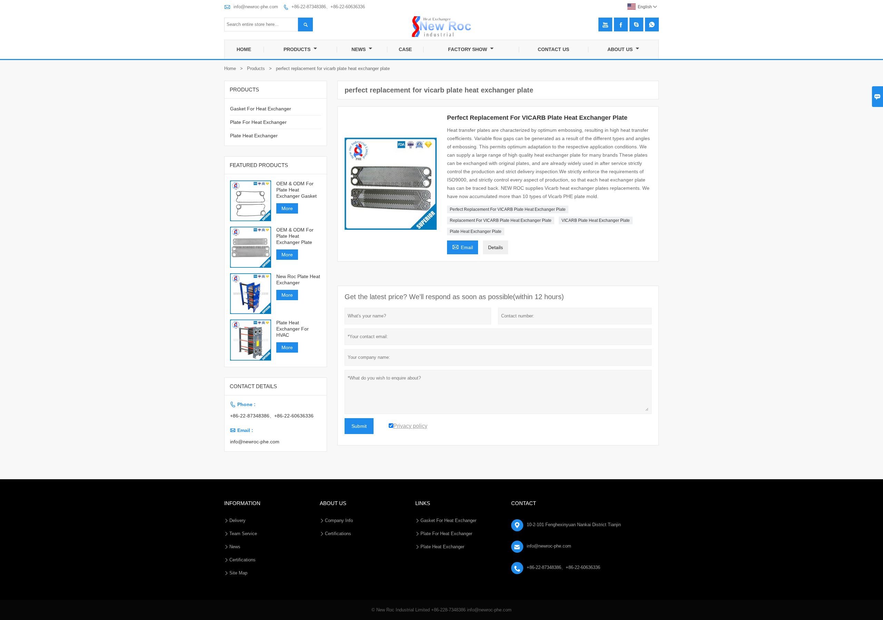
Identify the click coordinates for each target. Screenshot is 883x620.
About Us (620, 49)
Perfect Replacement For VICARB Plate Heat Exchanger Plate (508, 209)
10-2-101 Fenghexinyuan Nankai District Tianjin (574, 524)
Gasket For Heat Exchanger (260, 108)
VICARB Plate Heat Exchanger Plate (596, 220)
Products (298, 49)
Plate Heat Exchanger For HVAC (292, 329)
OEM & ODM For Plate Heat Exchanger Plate (295, 236)
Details (495, 247)
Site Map (238, 572)
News (359, 49)
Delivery (237, 520)
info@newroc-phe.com (256, 6)
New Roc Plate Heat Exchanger (298, 279)
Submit (359, 426)
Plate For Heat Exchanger (258, 122)
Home (244, 49)
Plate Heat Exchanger (254, 135)
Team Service (243, 533)
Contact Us (553, 49)
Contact (523, 503)
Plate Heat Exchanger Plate (476, 231)
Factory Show (468, 49)
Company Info (339, 520)
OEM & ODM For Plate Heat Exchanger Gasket (296, 190)
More (287, 208)
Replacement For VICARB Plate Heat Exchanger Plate (501, 220)
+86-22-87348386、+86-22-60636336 (328, 6)
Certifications (242, 559)
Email (462, 246)
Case (405, 49)
